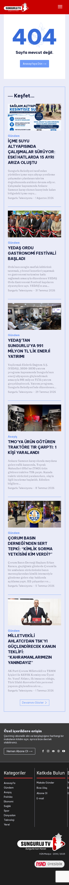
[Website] (58, 751)
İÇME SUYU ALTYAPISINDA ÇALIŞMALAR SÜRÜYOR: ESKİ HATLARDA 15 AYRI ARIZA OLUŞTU (31, 152)
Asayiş (12, 436)
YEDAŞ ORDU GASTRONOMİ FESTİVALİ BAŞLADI (32, 253)
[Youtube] (63, 751)
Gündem (14, 136)
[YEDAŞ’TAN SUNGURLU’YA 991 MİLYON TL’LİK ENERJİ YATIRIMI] (34, 316)
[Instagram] (48, 751)
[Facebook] (43, 751)
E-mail (40, 798)
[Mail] (53, 751)
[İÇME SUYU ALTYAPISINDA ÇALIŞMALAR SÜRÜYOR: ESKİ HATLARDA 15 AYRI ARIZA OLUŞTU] (34, 117)
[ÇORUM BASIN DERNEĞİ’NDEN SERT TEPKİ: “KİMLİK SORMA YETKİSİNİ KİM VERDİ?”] (34, 514)
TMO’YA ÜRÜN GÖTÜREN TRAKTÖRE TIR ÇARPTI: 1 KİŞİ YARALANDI (32, 447)
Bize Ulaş (42, 787)
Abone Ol (42, 793)
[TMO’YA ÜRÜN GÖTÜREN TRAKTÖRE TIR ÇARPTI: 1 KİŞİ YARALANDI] (34, 418)
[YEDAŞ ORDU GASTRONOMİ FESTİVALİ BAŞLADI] (34, 224)
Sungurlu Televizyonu (20, 198)
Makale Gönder (45, 782)
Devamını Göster (33, 702)
